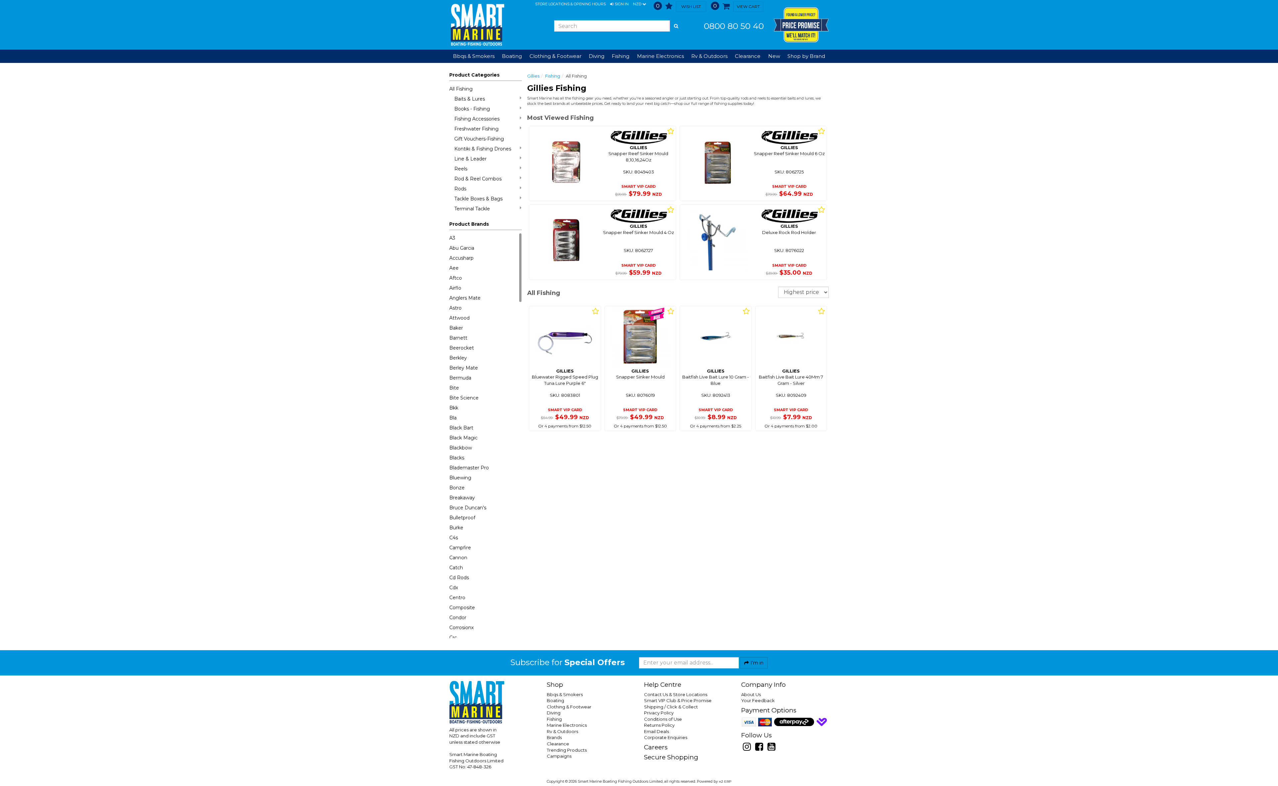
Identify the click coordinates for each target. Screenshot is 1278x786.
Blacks (456, 458)
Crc (453, 638)
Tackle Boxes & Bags (478, 199)
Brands (554, 737)
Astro (455, 308)
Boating (555, 700)
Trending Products (567, 750)
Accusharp (461, 258)
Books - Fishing (472, 109)
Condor (457, 618)
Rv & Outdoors (562, 731)
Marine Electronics (567, 725)
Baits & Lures (469, 99)
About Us (751, 694)
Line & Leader (470, 159)
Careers (656, 747)
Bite (454, 388)
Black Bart (461, 428)
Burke (456, 528)
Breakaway (462, 498)
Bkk (453, 408)
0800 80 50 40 (734, 26)
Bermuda (460, 378)
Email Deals (656, 731)
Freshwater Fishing (476, 129)
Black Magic (463, 438)
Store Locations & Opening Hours (570, 4)
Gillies (533, 76)
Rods (460, 189)
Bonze (457, 488)
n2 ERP (725, 781)
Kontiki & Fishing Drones (482, 149)
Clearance (747, 56)
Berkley (458, 358)
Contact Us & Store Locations (675, 694)
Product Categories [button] (474, 75)
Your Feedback (758, 700)
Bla (453, 418)
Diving (553, 712)
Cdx (453, 588)
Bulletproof (462, 518)
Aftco (455, 278)
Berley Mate (463, 368)
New (774, 56)
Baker (456, 328)
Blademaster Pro (469, 468)
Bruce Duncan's (467, 508)
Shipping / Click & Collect (671, 706)
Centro (457, 598)
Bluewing (460, 478)
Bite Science (464, 398)
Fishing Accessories (477, 119)
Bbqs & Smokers (474, 56)
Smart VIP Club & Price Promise (678, 700)
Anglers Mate (465, 298)
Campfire (460, 548)
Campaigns (559, 756)
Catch (456, 568)
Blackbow (460, 448)
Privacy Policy (659, 712)
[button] (619, 4)
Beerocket (461, 348)
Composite (462, 608)
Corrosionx (461, 628)
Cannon (458, 558)
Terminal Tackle (472, 209)
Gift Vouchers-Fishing (479, 139)
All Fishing (461, 89)
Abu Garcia (461, 248)
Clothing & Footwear (569, 706)
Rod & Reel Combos (478, 179)
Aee (454, 268)
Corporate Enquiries (665, 737)
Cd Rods (459, 578)
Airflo (455, 288)
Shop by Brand (806, 56)
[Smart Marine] (476, 24)
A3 (452, 238)
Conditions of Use (663, 719)
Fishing (552, 76)
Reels (460, 169)
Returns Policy (659, 725)
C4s (453, 538)
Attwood (459, 318)
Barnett (458, 338)
